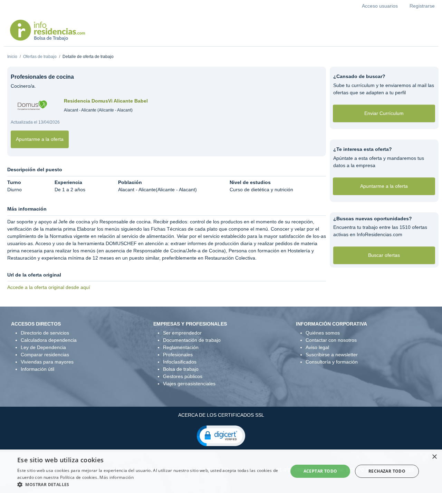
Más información (116, 477)
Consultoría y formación (332, 362)
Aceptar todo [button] (320, 471)
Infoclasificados (179, 362)
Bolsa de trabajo (181, 369)
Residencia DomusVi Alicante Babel (106, 101)
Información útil (37, 369)
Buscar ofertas (384, 255)
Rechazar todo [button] (386, 471)
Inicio (12, 56)
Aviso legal (317, 347)
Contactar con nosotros (331, 340)
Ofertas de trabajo (40, 56)
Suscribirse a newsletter (332, 354)
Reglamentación (181, 347)
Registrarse (422, 6)
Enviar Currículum (384, 113)
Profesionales (178, 354)
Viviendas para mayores (47, 362)
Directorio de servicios (45, 333)
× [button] (434, 457)
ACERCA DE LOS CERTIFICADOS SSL (221, 415)
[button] (221, 435)
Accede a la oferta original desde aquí (48, 287)
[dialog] (221, 471)
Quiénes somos (323, 333)
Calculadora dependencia (49, 340)
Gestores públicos (182, 376)
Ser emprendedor (182, 333)
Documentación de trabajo (192, 340)
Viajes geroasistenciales (189, 383)
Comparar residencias (45, 354)
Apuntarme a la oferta (40, 139)
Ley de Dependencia (43, 347)
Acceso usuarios (380, 6)
